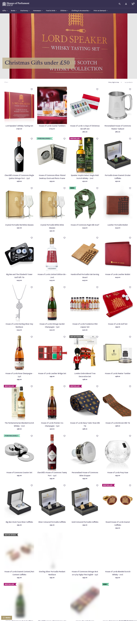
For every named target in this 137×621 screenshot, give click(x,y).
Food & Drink (50, 11)
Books (13, 11)
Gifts (4, 11)
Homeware (37, 11)
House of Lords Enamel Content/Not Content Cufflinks (19, 573)
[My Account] (126, 4)
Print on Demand (100, 11)
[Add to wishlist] (134, 2)
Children (63, 11)
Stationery (24, 11)
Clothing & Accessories (80, 11)
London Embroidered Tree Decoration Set (84, 375)
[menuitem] (5, 10)
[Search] (120, 4)
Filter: (6, 82)
